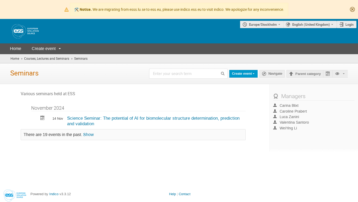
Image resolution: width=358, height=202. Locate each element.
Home (15, 48)
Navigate (275, 73)
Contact (185, 194)
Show (88, 134)
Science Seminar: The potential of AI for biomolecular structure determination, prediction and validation (153, 121)
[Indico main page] (20, 31)
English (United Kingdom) (311, 24)
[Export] (327, 74)
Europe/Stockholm (263, 24)
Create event (44, 48)
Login (349, 24)
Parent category (308, 74)
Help (172, 194)
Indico (53, 194)
